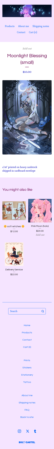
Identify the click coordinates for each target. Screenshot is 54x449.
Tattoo (27, 382)
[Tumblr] (35, 431)
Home (27, 325)
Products (10, 26)
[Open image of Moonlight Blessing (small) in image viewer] (27, 117)
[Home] (27, 11)
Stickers (27, 367)
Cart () (33, 32)
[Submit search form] (43, 311)
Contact (21, 32)
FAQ (27, 410)
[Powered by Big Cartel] (27, 442)
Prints (27, 360)
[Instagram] (19, 431)
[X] (28, 431)
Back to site (27, 417)
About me (23, 26)
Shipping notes (41, 26)
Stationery (27, 375)
